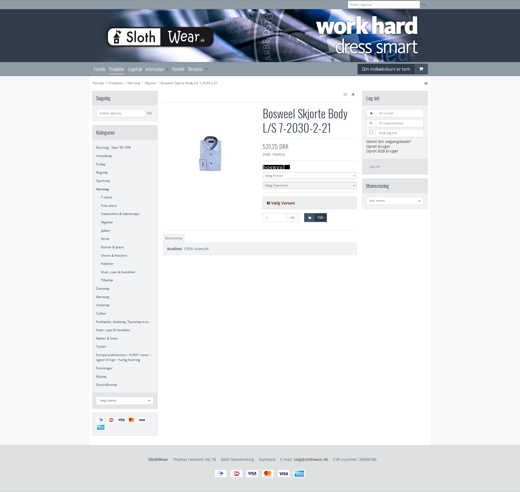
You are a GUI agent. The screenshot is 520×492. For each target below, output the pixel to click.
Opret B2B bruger (382, 151)
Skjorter (107, 222)
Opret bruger (378, 146)
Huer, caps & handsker (118, 272)
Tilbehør (107, 280)
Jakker (105, 230)
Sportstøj (103, 180)
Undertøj (102, 305)
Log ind (374, 166)
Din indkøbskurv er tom (386, 69)
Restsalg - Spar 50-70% (113, 147)
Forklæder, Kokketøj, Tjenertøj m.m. (122, 322)
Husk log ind (387, 133)
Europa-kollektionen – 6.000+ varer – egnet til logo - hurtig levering (123, 357)
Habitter (107, 263)
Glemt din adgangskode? (388, 141)
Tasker (101, 346)
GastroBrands (106, 384)
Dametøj (102, 288)
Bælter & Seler (107, 338)
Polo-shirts (109, 205)
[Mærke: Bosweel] (276, 166)
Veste (105, 238)
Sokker (101, 313)
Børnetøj (102, 297)
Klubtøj (101, 376)
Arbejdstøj (104, 156)
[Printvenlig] (426, 83)
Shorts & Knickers (114, 255)
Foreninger (104, 368)
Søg (423, 4)
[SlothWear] (260, 35)
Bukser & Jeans (112, 247)
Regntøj (102, 172)
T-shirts (106, 197)
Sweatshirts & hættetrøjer (120, 213)
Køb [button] (320, 217)
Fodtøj (100, 164)
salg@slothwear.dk (311, 459)
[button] (345, 94)
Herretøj (102, 189)
